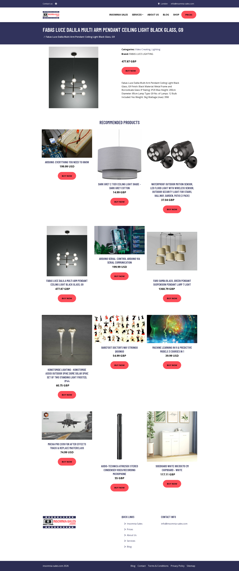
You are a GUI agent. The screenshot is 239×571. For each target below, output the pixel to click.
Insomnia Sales (118, 14)
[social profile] (56, 3)
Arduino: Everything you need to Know (67, 162)
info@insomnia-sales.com (182, 3)
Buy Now (131, 70)
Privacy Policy (178, 565)
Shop (176, 14)
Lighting (156, 49)
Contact (142, 565)
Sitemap (191, 565)
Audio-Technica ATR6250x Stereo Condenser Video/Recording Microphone (119, 469)
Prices (188, 14)
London (164, 3)
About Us (153, 14)
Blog (166, 14)
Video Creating (142, 49)
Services (131, 540)
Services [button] (137, 14)
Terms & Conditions (158, 565)
